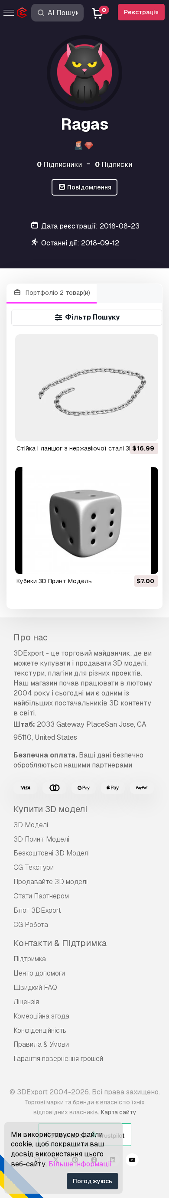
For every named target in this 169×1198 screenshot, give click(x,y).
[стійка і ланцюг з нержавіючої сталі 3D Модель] (86, 387)
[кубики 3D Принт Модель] (86, 520)
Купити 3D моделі (50, 809)
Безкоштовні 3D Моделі (51, 853)
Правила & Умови (41, 1044)
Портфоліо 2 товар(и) (57, 293)
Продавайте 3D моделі (50, 881)
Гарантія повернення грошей (58, 1058)
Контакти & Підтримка (60, 943)
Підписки (113, 164)
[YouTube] (132, 1161)
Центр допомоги (39, 973)
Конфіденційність (39, 1030)
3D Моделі (30, 824)
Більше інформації (80, 1164)
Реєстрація (141, 12)
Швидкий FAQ (35, 987)
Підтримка (29, 958)
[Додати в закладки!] (145, 429)
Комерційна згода (41, 1016)
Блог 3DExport (37, 910)
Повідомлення (88, 187)
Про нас (30, 637)
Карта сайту (118, 1112)
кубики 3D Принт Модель (54, 581)
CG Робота (30, 924)
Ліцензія (26, 1001)
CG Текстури (33, 867)
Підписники (59, 164)
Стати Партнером (41, 896)
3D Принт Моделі (41, 839)
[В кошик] (128, 429)
